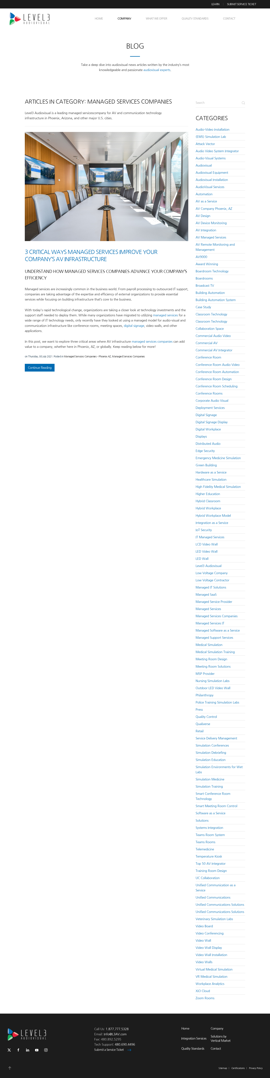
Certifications (238, 1068)
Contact (229, 18)
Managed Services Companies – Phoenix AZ (87, 356)
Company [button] (124, 18)
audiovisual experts (156, 69)
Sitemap (223, 1068)
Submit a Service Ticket (109, 1049)
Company (217, 1028)
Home (99, 18)
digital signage (134, 325)
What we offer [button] (156, 18)
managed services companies (152, 341)
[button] (9, 1068)
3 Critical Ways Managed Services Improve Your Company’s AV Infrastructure (91, 255)
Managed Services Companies (128, 356)
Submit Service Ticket (241, 4)
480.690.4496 (125, 1044)
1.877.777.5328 (117, 1029)
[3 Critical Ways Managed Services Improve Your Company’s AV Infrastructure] (106, 186)
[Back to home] (31, 18)
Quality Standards (195, 18)
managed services (165, 315)
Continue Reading (39, 367)
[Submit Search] (243, 102)
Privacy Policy (256, 1068)
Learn (215, 4)
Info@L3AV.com (115, 1034)
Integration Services (193, 1038)
